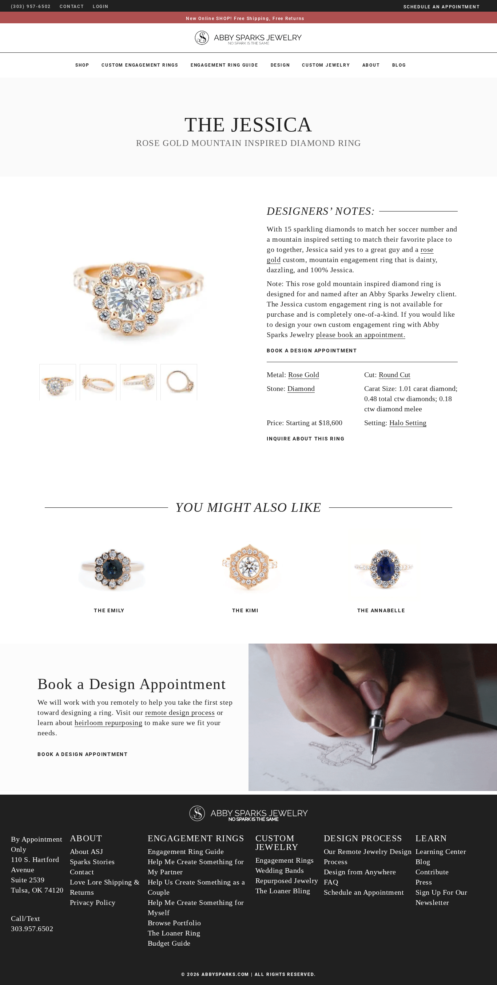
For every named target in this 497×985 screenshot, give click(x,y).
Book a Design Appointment (312, 350)
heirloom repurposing (108, 723)
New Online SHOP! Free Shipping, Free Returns (245, 18)
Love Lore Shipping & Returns (105, 887)
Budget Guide (169, 943)
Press (424, 882)
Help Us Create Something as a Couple (196, 887)
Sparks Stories (92, 862)
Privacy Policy (93, 902)
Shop (82, 65)
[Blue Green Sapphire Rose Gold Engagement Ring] (112, 565)
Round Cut (394, 375)
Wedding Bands (279, 870)
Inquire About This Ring (306, 439)
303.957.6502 (32, 929)
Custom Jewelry (326, 65)
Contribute (432, 872)
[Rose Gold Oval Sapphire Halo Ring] (384, 565)
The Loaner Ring (174, 933)
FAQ (331, 882)
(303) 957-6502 (31, 6)
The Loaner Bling (282, 891)
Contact (82, 872)
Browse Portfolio (174, 923)
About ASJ (86, 851)
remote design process (180, 712)
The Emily (109, 610)
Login (101, 6)
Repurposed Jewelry (286, 881)
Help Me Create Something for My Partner (196, 867)
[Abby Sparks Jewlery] (248, 820)
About (371, 65)
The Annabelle (381, 610)
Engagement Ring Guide (224, 65)
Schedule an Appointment (364, 892)
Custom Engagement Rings (140, 65)
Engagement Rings (284, 860)
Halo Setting (407, 423)
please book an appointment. (361, 335)
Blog (399, 65)
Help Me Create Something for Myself (196, 907)
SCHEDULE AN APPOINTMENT (441, 6)
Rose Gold (303, 375)
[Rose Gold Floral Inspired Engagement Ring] (248, 565)
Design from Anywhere (360, 872)
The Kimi (245, 610)
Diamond (301, 388)
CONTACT (72, 6)
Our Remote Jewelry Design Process (368, 856)
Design (280, 65)
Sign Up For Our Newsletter (442, 897)
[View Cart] (120, 6)
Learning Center (441, 851)
